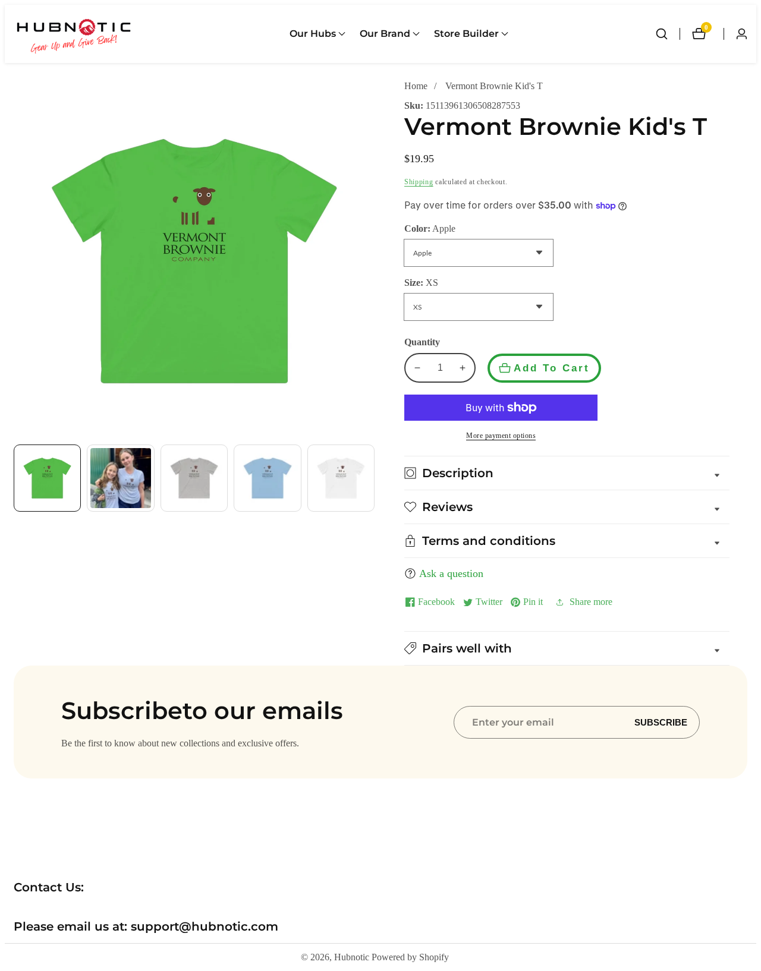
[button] (313, 34)
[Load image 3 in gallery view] (194, 478)
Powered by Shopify (410, 957)
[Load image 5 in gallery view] (341, 478)
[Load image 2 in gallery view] (120, 478)
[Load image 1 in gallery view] (47, 478)
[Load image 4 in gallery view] (267, 478)
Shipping (418, 182)
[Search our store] (668, 34)
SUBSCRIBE (660, 722)
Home (415, 86)
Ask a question (451, 573)
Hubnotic (351, 957)
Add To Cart (552, 368)
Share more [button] (591, 602)
